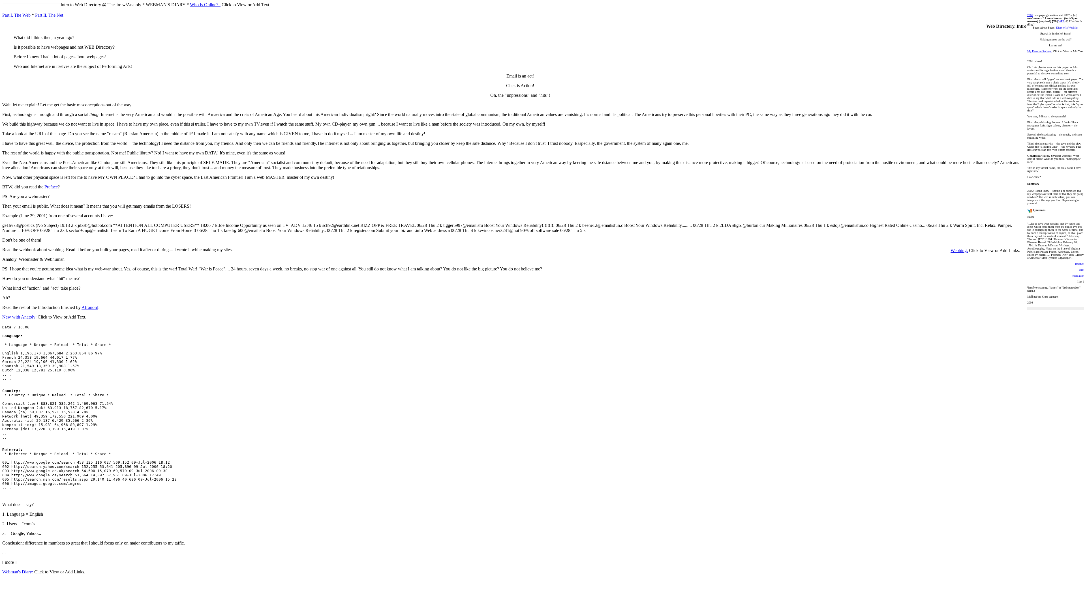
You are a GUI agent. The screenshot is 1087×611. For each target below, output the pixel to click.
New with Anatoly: (19, 317)
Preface (51, 186)
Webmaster (1077, 275)
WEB (1061, 21)
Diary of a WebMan (1067, 27)
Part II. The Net (49, 15)
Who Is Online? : (205, 4)
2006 (1030, 15)
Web (1081, 269)
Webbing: (959, 250)
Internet (1079, 263)
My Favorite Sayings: (1039, 51)
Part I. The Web (16, 15)
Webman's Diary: (17, 571)
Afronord (90, 307)
